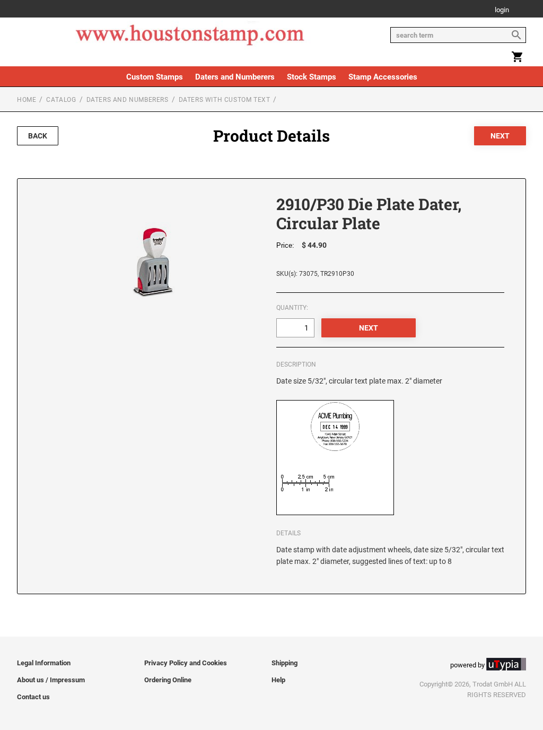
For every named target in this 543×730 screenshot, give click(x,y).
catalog (61, 99)
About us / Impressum (51, 680)
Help (278, 680)
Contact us (33, 697)
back (37, 136)
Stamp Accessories (382, 77)
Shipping (284, 663)
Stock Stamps (311, 77)
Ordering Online (167, 680)
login (502, 10)
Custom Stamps (154, 77)
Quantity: (292, 307)
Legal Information (44, 663)
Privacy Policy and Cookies (185, 663)
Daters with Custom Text (224, 99)
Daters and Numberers (235, 77)
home (26, 99)
